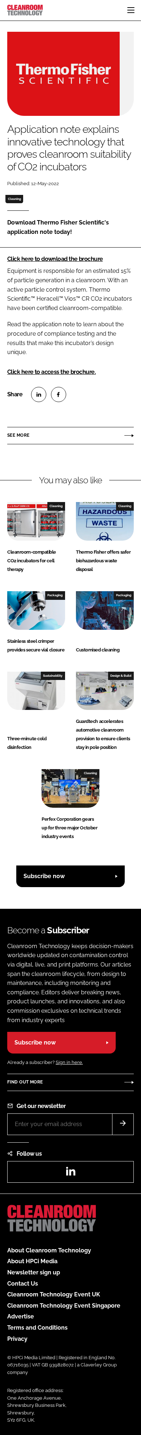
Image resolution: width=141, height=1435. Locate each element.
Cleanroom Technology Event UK (53, 1294)
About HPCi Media (32, 1261)
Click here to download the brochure (55, 259)
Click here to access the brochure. (51, 371)
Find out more (25, 1082)
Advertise (20, 1316)
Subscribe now (44, 876)
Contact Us (22, 1283)
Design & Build (120, 675)
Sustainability (53, 675)
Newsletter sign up (33, 1272)
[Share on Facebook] (58, 394)
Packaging (55, 595)
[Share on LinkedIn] (38, 394)
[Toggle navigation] (130, 10)
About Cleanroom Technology (49, 1250)
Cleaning (14, 199)
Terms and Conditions (37, 1327)
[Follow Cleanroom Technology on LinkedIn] (70, 1173)
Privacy (17, 1338)
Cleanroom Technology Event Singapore (63, 1305)
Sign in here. (69, 1062)
